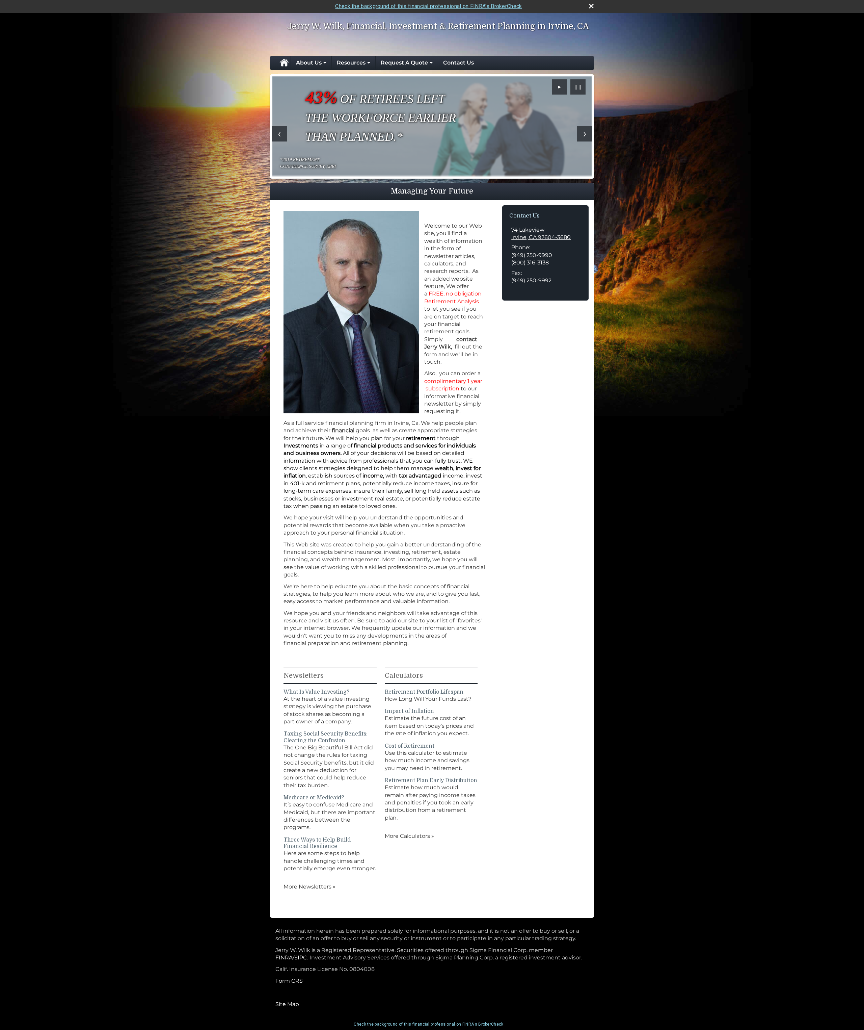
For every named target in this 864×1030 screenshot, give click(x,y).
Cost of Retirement (409, 746)
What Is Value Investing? (316, 692)
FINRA (284, 957)
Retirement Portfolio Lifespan (424, 692)
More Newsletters (309, 886)
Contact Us (458, 62)
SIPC (300, 957)
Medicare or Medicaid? (314, 798)
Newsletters (304, 675)
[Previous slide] (279, 133)
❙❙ (578, 87)
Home (284, 63)
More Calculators (409, 836)
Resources (351, 62)
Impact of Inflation (409, 711)
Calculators (404, 675)
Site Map (287, 1004)
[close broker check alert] (591, 6)
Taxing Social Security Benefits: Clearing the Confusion (326, 737)
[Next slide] (584, 133)
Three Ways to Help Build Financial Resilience (317, 843)
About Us (309, 62)
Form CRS (289, 981)
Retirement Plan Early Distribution (431, 780)
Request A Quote (404, 62)
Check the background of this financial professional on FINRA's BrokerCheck (428, 6)
